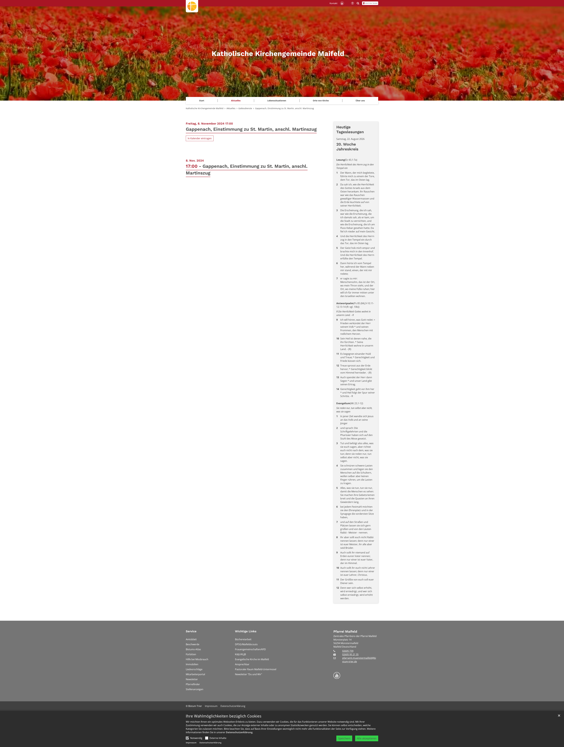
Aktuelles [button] (236, 100)
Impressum (191, 742)
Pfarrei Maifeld (345, 631)
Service (191, 631)
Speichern (344, 738)
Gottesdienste (245, 108)
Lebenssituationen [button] (276, 100)
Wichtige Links (245, 631)
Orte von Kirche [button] (321, 100)
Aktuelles (230, 108)
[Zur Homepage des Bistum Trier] (370, 3)
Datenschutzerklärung (239, 732)
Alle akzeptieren (366, 738)
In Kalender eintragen (200, 138)
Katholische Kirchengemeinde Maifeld (204, 108)
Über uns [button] (360, 100)
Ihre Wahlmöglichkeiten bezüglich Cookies (223, 716)
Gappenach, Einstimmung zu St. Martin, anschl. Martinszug (284, 108)
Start (201, 100)
